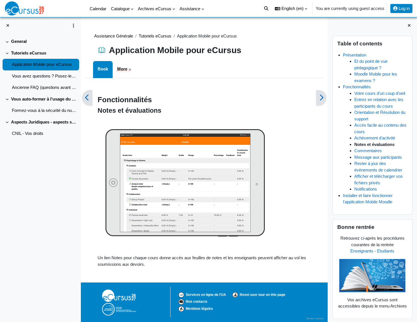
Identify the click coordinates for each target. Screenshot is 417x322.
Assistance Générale (113, 36)
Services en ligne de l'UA (206, 295)
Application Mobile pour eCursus (42, 64)
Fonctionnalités (357, 86)
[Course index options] (73, 25)
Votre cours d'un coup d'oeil (379, 93)
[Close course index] (7, 25)
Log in (403, 8)
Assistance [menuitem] (190, 8)
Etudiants (385, 250)
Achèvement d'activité (374, 137)
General (19, 41)
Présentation (354, 55)
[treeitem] (40, 41)
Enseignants (361, 250)
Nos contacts (196, 302)
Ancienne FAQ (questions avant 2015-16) (44, 87)
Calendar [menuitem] (98, 8)
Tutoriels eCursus (28, 53)
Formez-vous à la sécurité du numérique (44, 110)
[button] (291, 8)
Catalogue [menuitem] (120, 8)
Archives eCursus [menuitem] (154, 8)
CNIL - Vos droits (27, 133)
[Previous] (87, 98)
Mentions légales (199, 309)
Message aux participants (378, 157)
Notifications (365, 189)
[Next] (321, 98)
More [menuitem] (122, 68)
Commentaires (368, 150)
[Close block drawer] (409, 25)
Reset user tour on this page (262, 295)
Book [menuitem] (103, 68)
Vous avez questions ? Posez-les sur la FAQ (44, 76)
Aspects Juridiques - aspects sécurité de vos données (44, 122)
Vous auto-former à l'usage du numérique (44, 99)
